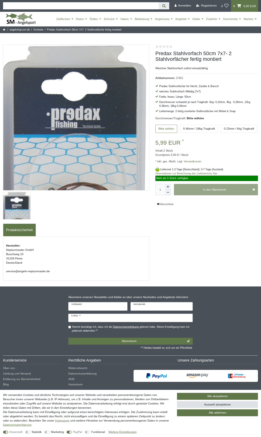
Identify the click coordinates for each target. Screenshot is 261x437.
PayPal (77, 432)
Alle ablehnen (217, 412)
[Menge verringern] (168, 192)
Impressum (75, 384)
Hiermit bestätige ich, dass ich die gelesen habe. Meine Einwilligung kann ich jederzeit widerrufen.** (130, 329)
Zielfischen (63, 19)
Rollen (94, 19)
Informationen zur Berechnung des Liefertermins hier (186, 173)
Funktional (98, 432)
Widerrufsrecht (77, 368)
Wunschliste (166, 204)
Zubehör (211, 19)
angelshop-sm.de (20, 29)
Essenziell (16, 432)
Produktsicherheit (19, 230)
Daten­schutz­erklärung (17, 424)
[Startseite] (4, 29)
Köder (196, 19)
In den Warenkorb (214, 189)
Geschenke (230, 19)
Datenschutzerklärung (82, 373)
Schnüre (109, 19)
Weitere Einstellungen (122, 432)
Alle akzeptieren (217, 396)
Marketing (57, 432)
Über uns (9, 368)
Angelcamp (162, 19)
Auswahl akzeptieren (217, 404)
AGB (71, 379)
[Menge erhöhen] (168, 187)
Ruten (80, 19)
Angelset (181, 19)
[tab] (19, 230)
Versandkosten (192, 161)
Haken (125, 19)
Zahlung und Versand (17, 373)
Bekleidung (142, 19)
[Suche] (164, 5)
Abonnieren (129, 341)
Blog (6, 384)
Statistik (37, 432)
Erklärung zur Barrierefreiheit (21, 379)
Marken (248, 19)
